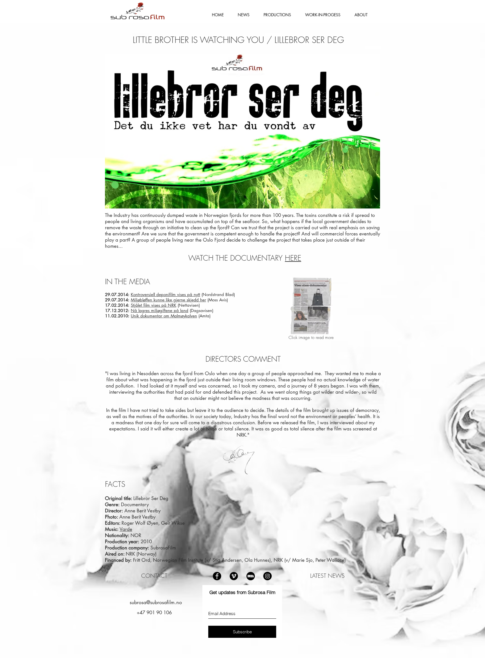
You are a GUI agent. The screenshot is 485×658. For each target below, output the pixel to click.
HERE (293, 258)
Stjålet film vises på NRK (153, 305)
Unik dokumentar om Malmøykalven (164, 315)
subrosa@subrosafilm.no (156, 602)
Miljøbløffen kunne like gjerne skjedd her (168, 299)
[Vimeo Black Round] (234, 576)
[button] (277, 15)
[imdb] (250, 576)
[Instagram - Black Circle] (267, 576)
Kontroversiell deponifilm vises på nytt (165, 294)
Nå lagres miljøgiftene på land (159, 310)
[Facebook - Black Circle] (217, 576)
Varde (126, 529)
